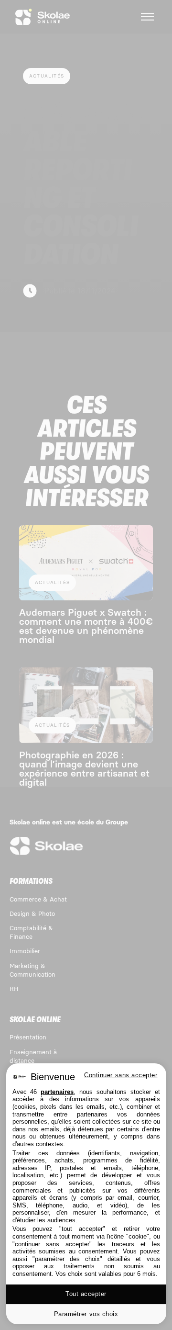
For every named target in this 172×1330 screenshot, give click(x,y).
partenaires (57, 1091)
